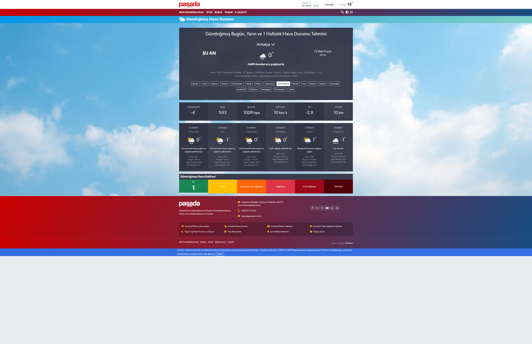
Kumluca (253, 89)
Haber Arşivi (319, 232)
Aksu (205, 84)
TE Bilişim (349, 243)
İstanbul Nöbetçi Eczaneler (197, 226)
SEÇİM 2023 (220, 242)
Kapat (220, 254)
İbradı (295, 84)
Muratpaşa (280, 89)
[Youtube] (327, 208)
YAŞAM (229, 12)
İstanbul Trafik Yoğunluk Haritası (327, 226)
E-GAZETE (241, 12)
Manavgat (266, 89)
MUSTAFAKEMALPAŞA (191, 12)
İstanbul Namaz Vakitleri (281, 226)
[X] (317, 208)
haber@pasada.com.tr (251, 216)
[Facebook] (312, 208)
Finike (258, 84)
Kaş (304, 84)
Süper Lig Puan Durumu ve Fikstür (199, 232)
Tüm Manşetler (234, 232)
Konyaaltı (334, 84)
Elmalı (249, 84)
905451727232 (248, 211)
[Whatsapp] (332, 208)
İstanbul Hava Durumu (238, 226)
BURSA (218, 12)
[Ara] (342, 12)
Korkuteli (241, 89)
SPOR (209, 12)
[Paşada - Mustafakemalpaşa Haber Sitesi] (189, 4)
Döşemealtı (237, 84)
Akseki (195, 84)
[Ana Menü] (351, 12)
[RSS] (337, 208)
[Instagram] (322, 208)
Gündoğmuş (283, 84)
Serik (291, 89)
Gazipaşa (269, 84)
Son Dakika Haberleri (279, 232)
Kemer (313, 84)
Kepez (323, 84)
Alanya (214, 84)
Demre (225, 84)
